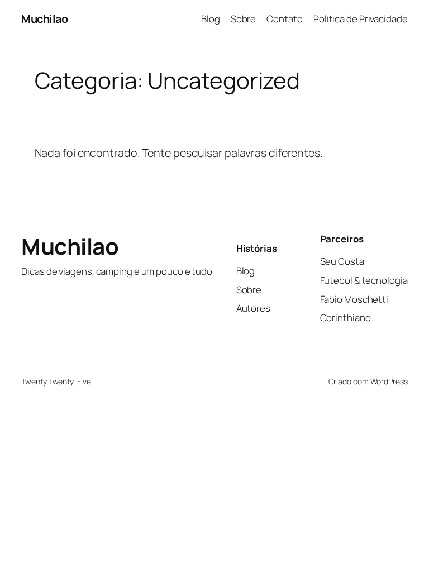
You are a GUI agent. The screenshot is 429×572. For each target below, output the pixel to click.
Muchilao (44, 18)
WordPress (389, 381)
